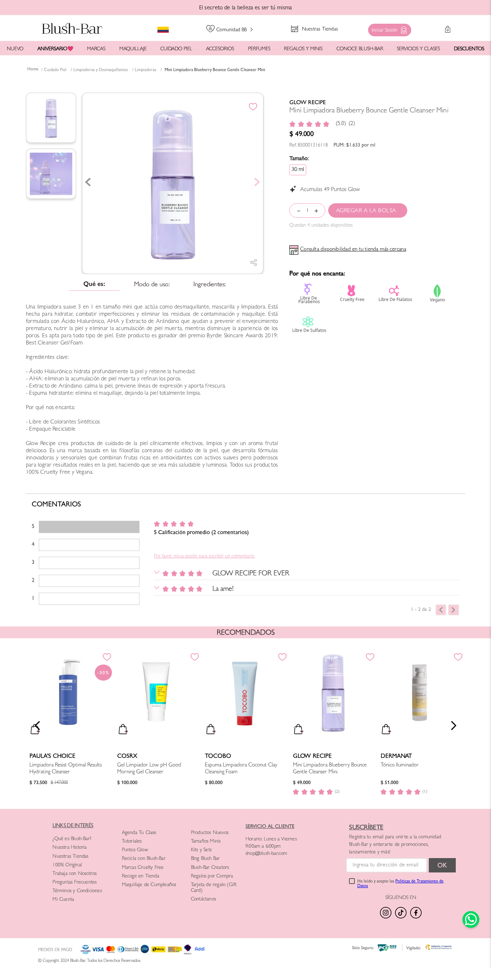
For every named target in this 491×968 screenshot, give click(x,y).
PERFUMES (259, 49)
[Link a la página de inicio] (33, 70)
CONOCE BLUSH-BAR (359, 49)
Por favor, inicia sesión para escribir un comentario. (204, 556)
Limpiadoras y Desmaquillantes (100, 70)
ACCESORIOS (220, 49)
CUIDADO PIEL (176, 49)
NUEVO (15, 49)
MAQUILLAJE (133, 49)
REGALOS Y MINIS (303, 49)
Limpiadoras (145, 70)
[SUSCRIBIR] (442, 865)
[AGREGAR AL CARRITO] (367, 210)
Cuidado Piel (55, 70)
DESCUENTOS (469, 49)
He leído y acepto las (400, 884)
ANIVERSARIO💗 (55, 49)
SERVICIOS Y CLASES (418, 49)
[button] (387, 28)
